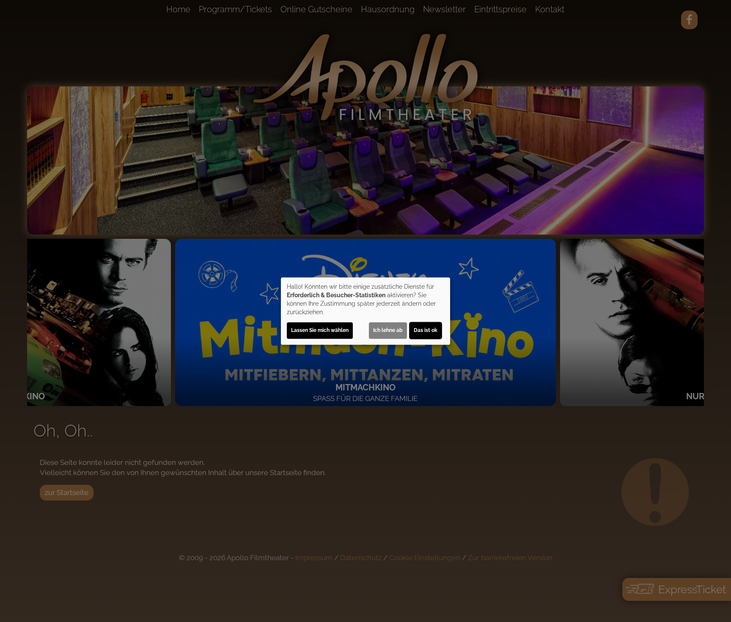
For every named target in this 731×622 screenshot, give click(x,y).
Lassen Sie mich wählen (320, 330)
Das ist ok (425, 330)
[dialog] (365, 311)
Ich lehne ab (388, 330)
